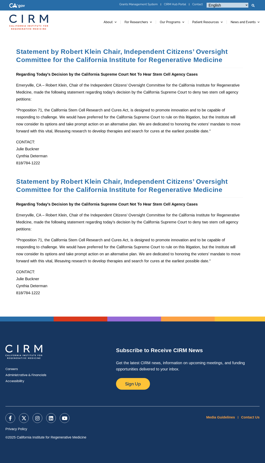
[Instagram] (37, 418)
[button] (253, 5)
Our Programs (170, 22)
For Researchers (136, 22)
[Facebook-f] (10, 418)
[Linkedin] (51, 418)
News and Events (243, 22)
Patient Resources (205, 22)
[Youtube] (64, 418)
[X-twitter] (24, 418)
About (108, 22)
